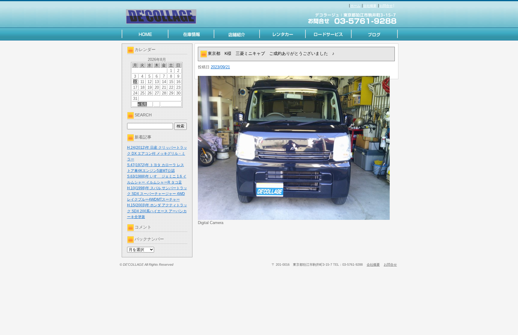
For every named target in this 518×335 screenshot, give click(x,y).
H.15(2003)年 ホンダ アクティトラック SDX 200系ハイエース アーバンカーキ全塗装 (157, 211)
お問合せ (386, 5)
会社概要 (370, 5)
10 (135, 81)
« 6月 (142, 104)
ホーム (355, 5)
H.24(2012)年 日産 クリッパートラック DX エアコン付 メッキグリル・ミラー (157, 153)
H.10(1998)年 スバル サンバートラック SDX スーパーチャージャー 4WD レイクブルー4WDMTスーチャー (157, 194)
